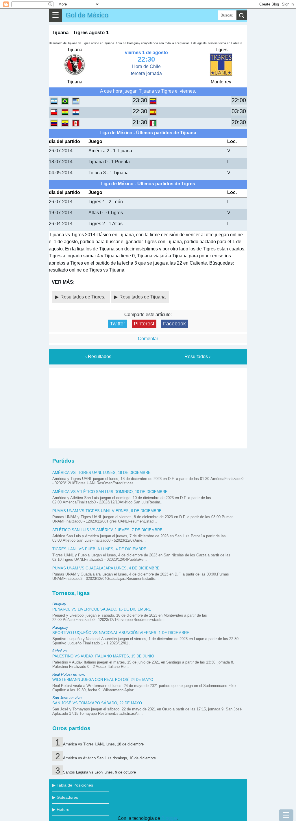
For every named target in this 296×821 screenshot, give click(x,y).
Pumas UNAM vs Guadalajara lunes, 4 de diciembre (106, 568)
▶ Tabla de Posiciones (72, 785)
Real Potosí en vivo (68, 674)
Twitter (117, 324)
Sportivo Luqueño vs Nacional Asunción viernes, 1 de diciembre (120, 633)
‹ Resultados (98, 356)
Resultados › (197, 356)
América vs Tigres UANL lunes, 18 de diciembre (101, 472)
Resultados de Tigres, (83, 296)
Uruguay (59, 604)
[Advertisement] (148, 407)
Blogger (169, 818)
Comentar (148, 338)
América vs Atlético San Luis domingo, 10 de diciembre (110, 492)
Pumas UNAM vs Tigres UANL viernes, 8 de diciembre (107, 511)
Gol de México (87, 15)
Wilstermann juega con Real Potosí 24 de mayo (102, 679)
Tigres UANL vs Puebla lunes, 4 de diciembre (99, 549)
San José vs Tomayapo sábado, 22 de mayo (97, 703)
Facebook (174, 324)
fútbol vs (59, 651)
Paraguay (60, 627)
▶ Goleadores (65, 797)
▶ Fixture (60, 809)
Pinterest (144, 324)
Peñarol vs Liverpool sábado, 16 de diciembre (101, 609)
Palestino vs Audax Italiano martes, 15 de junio (103, 656)
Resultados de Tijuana (142, 296)
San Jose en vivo (67, 698)
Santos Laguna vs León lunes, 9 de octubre (99, 772)
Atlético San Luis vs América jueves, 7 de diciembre (107, 530)
